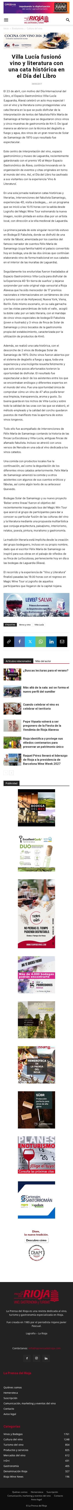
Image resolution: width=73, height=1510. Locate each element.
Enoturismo (17, 28)
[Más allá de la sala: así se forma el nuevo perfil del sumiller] (12, 692)
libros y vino (25, 624)
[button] (6, 20)
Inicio (6, 28)
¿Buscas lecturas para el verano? (45, 670)
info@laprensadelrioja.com (45, 1348)
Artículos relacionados (18, 661)
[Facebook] (19, 641)
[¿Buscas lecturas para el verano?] (12, 674)
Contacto (9, 1408)
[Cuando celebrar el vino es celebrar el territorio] (12, 709)
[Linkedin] (51, 641)
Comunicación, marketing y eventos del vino (30, 1403)
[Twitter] (30, 641)
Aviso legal (10, 1414)
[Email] (62, 641)
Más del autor (43, 661)
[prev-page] (6, 773)
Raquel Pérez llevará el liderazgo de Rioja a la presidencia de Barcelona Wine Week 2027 (45, 759)
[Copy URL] (9, 641)
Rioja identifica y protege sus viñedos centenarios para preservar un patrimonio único (43, 742)
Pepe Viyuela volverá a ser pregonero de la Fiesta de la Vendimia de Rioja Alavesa (42, 725)
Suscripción (10, 1398)
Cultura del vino (34, 28)
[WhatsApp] (40, 641)
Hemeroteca (11, 1392)
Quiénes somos (13, 1387)
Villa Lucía (39, 624)
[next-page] (11, 773)
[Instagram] (36, 1358)
